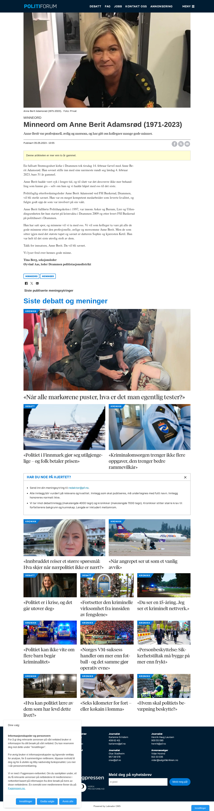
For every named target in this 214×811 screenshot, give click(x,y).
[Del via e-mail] (187, 143)
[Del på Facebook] (174, 143)
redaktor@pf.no (78, 487)
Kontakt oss (136, 6)
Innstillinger (200, 808)
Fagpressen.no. (16, 788)
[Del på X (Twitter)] (181, 143)
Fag (108, 6)
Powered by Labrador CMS (107, 806)
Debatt (95, 6)
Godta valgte (47, 801)
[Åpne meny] (188, 6)
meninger (48, 276)
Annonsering (161, 6)
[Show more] (184, 477)
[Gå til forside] (54, 6)
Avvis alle (68, 801)
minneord (31, 276)
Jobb (118, 6)
